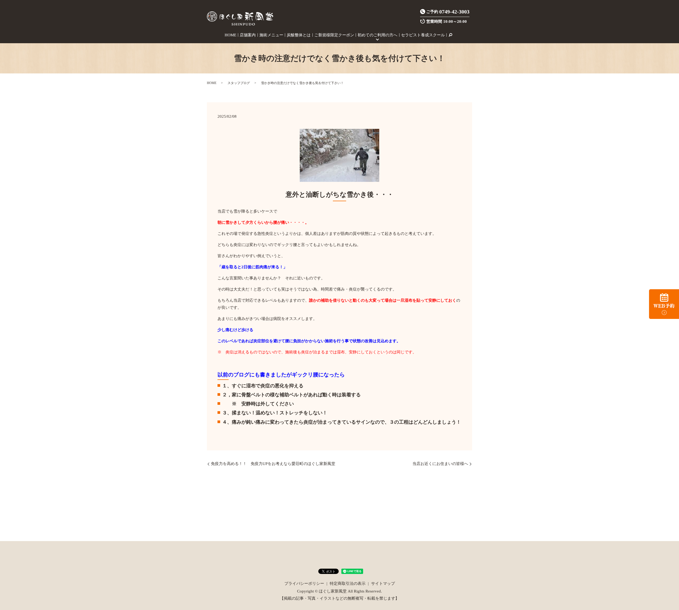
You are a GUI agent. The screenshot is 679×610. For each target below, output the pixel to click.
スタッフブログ (239, 83)
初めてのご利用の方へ (377, 35)
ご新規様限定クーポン (334, 35)
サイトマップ (383, 583)
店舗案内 (248, 35)
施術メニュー (271, 35)
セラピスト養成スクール (423, 35)
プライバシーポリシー (304, 583)
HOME (230, 35)
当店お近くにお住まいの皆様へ (440, 464)
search (450, 35)
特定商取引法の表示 (347, 583)
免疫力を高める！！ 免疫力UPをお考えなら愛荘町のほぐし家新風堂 (273, 464)
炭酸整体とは (299, 35)
